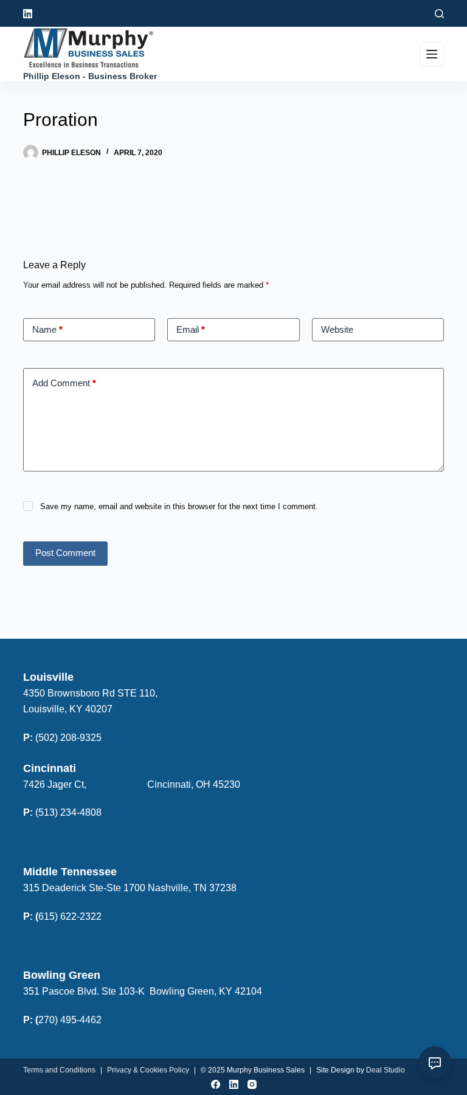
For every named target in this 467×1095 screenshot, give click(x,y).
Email (190, 329)
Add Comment (64, 383)
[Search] (439, 13)
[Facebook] (215, 1084)
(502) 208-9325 (68, 737)
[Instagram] (252, 1084)
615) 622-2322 (70, 916)
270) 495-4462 (70, 1020)
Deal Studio (385, 1070)
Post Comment (65, 553)
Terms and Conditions (59, 1070)
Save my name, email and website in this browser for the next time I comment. (179, 506)
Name (47, 329)
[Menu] (432, 54)
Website (337, 329)
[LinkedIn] (27, 13)
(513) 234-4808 (68, 812)
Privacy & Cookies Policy (148, 1070)
